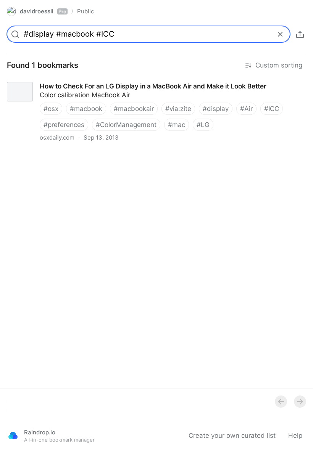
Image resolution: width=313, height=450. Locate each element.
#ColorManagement (126, 125)
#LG (203, 125)
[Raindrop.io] (13, 435)
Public (85, 11)
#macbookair (134, 108)
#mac (176, 125)
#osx (51, 108)
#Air (246, 108)
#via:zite (178, 108)
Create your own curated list (232, 435)
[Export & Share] (300, 34)
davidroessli (43, 11)
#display (216, 108)
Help (295, 435)
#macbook (86, 108)
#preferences (64, 125)
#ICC (271, 108)
